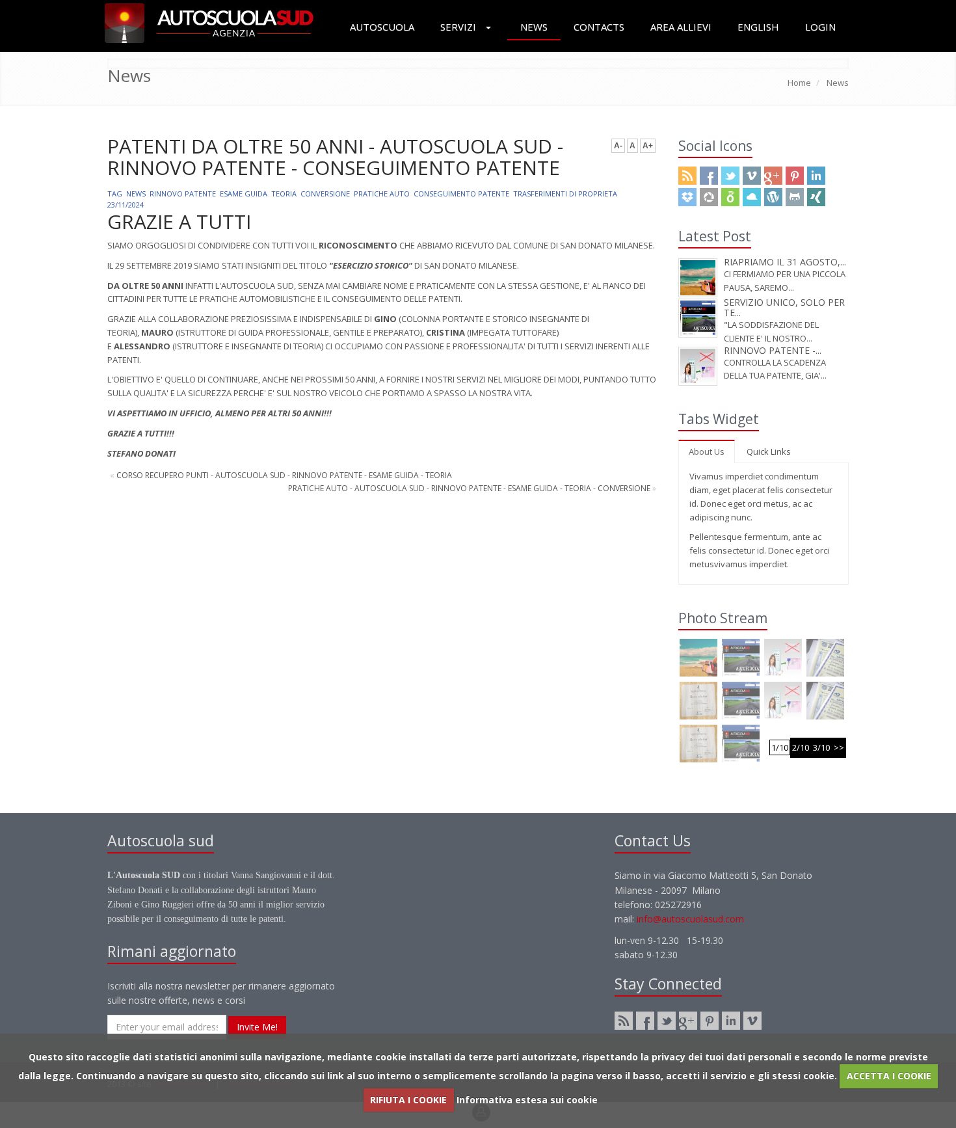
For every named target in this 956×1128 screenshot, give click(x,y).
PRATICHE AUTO (382, 193)
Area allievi (680, 26)
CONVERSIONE (325, 193)
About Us (706, 451)
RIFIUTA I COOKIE (408, 1100)
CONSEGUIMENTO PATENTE (461, 193)
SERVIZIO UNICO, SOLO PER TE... (784, 307)
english (758, 26)
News (534, 26)
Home (799, 82)
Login (820, 26)
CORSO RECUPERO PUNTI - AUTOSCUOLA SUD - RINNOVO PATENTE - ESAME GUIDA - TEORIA (284, 475)
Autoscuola (382, 26)
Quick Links (769, 451)
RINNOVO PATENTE (183, 193)
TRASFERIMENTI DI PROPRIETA (565, 193)
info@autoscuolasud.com (690, 919)
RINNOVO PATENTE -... (772, 350)
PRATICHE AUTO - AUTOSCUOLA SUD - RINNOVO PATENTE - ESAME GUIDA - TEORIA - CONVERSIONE (469, 488)
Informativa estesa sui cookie (527, 1100)
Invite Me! (257, 1027)
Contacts (599, 26)
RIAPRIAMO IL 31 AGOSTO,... (785, 262)
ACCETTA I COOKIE (889, 1075)
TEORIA (284, 193)
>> (839, 747)
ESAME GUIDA (243, 193)
